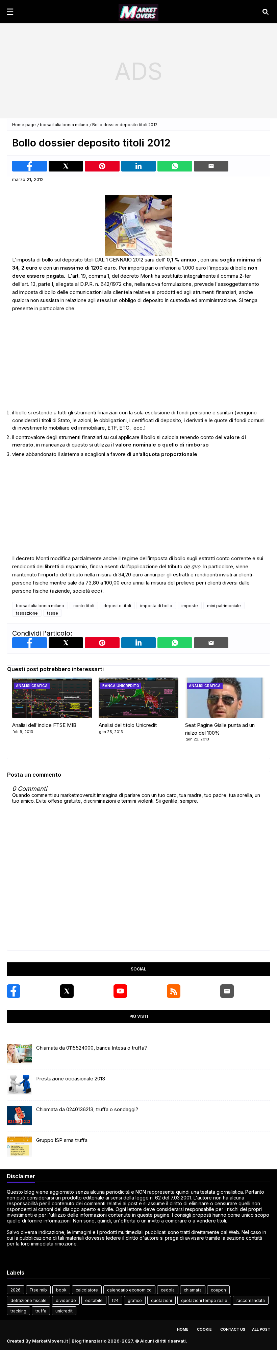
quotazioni (161, 1300)
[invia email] (211, 166)
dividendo (66, 1300)
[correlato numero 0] (52, 698)
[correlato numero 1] (138, 698)
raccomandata (250, 1300)
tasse (52, 613)
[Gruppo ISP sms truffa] (19, 1147)
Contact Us (232, 1329)
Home (182, 1329)
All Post (261, 1329)
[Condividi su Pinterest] (102, 166)
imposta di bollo (156, 605)
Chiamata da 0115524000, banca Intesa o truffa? (91, 1048)
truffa (40, 1310)
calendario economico (129, 1289)
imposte (189, 605)
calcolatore (87, 1289)
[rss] (173, 991)
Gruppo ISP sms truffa (61, 1140)
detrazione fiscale (28, 1300)
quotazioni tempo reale (204, 1300)
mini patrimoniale (224, 605)
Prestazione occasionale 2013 (70, 1078)
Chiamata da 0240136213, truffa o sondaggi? (87, 1109)
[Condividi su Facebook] (29, 166)
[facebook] (13, 991)
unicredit (64, 1310)
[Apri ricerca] (265, 12)
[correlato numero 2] (225, 698)
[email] (227, 991)
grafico (135, 1300)
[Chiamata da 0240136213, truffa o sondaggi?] (19, 1116)
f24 (115, 1300)
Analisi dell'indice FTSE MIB (44, 725)
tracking (18, 1310)
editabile (94, 1300)
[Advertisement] (138, 71)
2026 (15, 1289)
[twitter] (67, 991)
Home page (24, 124)
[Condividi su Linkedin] (138, 166)
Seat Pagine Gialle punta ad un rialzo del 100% (220, 729)
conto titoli (83, 605)
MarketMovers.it (50, 1341)
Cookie (204, 1329)
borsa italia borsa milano (64, 124)
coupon (218, 1289)
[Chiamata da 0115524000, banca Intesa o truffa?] (19, 1054)
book (61, 1289)
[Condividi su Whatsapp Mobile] (174, 166)
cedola (168, 1289)
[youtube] (120, 991)
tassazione (27, 613)
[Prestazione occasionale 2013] (19, 1085)
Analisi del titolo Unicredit (128, 725)
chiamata (193, 1289)
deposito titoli (117, 605)
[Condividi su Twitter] (66, 166)
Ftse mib (38, 1289)
